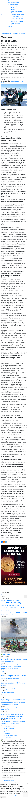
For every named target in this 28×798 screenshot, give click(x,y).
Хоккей (13, 9)
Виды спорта (12, 6)
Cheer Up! (4, 671)
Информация (7, 737)
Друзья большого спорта (15, 1)
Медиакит (7, 733)
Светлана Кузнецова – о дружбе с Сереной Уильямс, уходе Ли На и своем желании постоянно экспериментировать (13, 676)
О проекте (7, 732)
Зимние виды (15, 13)
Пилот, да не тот (5, 695)
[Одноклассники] (4, 542)
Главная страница (6, 33)
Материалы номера (13, 2)
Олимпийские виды (16, 11)
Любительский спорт (17, 16)
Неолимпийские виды (17, 14)
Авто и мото (14, 25)
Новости (10, 26)
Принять (3, 797)
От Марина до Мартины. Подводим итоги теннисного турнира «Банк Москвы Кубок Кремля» (13, 683)
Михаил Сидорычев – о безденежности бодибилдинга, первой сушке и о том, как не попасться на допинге (14, 659)
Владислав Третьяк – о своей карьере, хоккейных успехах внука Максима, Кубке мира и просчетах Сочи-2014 (13, 666)
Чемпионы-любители (17, 18)
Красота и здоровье (17, 21)
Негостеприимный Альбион (9, 689)
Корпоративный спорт (17, 20)
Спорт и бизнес (15, 23)
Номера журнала (13, 4)
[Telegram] (6, 542)
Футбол (13, 7)
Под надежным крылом (8, 692)
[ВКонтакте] (2, 542)
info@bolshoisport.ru (8, 780)
